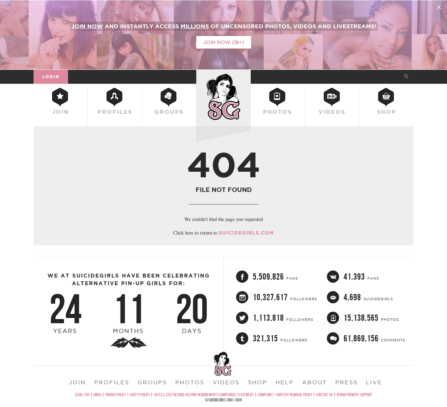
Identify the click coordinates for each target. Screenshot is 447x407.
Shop (386, 112)
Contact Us (324, 394)
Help (285, 382)
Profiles (114, 112)
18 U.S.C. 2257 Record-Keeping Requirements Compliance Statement (204, 394)
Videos (331, 112)
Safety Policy (140, 394)
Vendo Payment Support (354, 394)
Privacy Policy (115, 394)
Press (346, 382)
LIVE (374, 382)
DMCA (97, 394)
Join (60, 112)
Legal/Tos (82, 394)
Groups (169, 112)
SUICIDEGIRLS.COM (246, 233)
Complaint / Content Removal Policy (285, 394)
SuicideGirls (223, 76)
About (314, 382)
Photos (277, 112)
